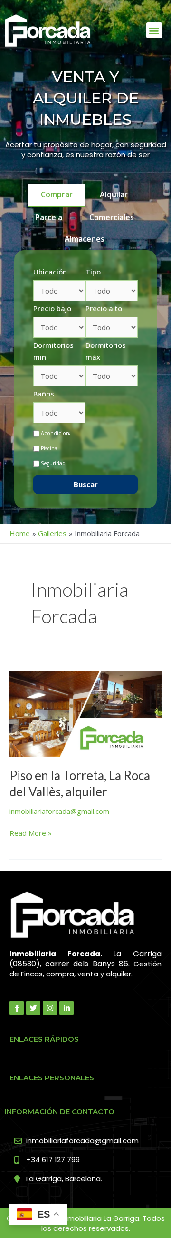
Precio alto (104, 308)
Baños (43, 393)
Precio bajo (52, 308)
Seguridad (53, 463)
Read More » (31, 832)
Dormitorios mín (53, 351)
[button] (154, 30)
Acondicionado (60, 433)
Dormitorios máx (106, 351)
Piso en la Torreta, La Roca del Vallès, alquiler (80, 783)
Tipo (93, 271)
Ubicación (50, 271)
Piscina (49, 448)
